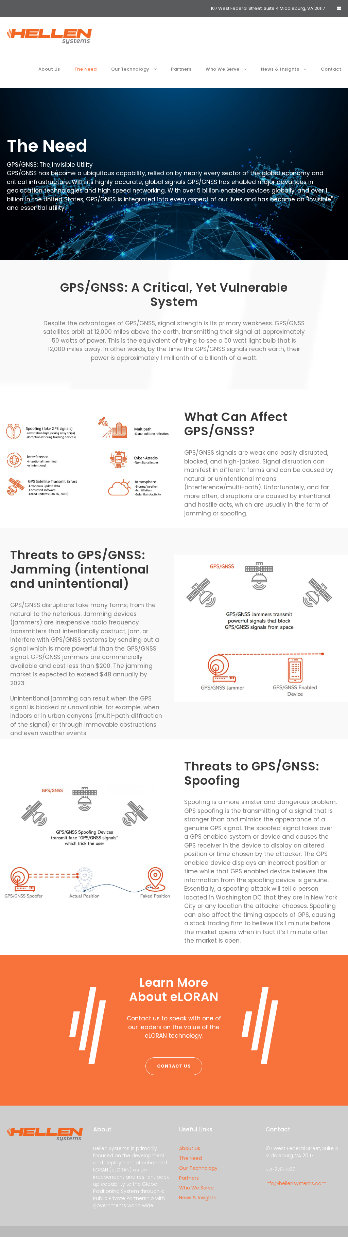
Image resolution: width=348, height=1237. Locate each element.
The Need (85, 69)
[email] (339, 8)
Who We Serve (222, 69)
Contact (331, 69)
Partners (181, 69)
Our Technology (130, 69)
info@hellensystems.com (296, 1183)
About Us (49, 69)
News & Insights (280, 69)
